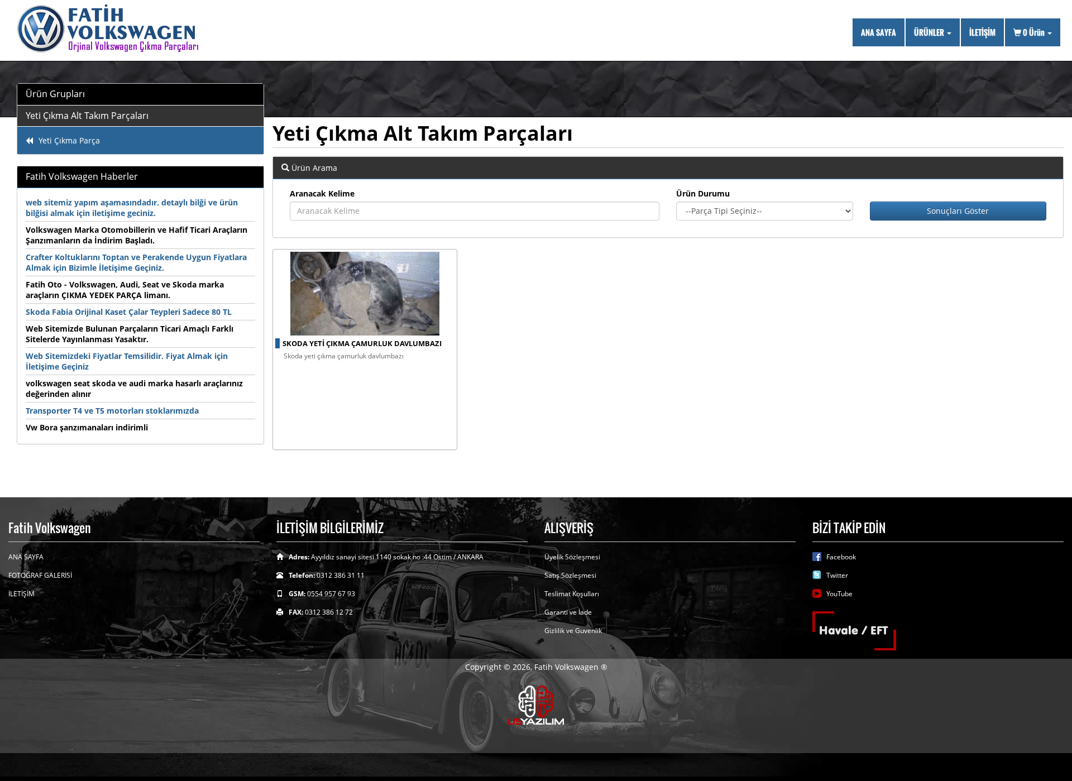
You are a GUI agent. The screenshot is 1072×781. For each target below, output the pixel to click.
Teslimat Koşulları (571, 593)
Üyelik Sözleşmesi (572, 557)
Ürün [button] (1034, 32)
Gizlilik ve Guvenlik (573, 630)
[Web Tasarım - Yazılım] (536, 704)
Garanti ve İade (568, 612)
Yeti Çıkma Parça (69, 140)
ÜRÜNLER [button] (930, 32)
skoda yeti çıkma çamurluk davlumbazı (362, 343)
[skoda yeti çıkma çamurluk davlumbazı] (365, 294)
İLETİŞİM (982, 32)
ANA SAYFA (878, 32)
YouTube (839, 593)
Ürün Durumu (703, 193)
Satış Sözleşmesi (570, 575)
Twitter (837, 575)
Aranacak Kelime (322, 193)
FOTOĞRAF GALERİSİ (40, 575)
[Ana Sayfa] (113, 29)
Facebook (841, 557)
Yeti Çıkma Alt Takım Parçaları (87, 115)
